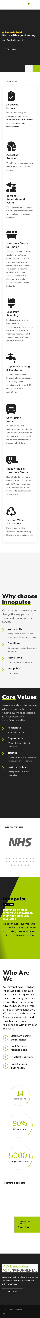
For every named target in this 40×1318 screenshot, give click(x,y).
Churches (23, 1227)
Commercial (25, 1221)
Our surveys (11, 49)
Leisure (23, 1224)
